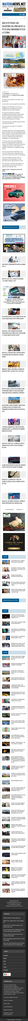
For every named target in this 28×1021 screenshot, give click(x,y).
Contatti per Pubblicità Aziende (11, 997)
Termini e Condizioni (8, 1000)
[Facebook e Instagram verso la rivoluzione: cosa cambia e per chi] (6, 578)
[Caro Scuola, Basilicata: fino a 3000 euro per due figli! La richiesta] (6, 716)
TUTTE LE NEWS (5, 970)
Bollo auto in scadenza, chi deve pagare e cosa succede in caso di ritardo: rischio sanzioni (18, 584)
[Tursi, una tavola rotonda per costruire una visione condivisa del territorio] (6, 849)
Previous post (10, 509)
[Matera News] (14, 4)
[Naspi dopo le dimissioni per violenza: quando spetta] (14, 262)
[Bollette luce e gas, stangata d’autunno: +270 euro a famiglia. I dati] (14, 276)
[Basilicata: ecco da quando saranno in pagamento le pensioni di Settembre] (6, 806)
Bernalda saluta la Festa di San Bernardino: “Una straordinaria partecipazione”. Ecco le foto (16, 869)
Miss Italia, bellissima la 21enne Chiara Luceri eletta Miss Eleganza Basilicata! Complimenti (18, 890)
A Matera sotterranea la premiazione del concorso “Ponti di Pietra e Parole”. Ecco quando (18, 883)
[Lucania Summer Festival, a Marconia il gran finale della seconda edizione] (6, 563)
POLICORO (4, 967)
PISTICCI (4, 964)
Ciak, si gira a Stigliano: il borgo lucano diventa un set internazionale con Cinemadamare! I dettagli (18, 789)
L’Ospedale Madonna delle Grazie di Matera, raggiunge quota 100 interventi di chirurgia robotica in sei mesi (13, 429)
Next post (18, 509)
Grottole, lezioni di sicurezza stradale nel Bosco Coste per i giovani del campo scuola (18, 722)
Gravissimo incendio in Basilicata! (17, 780)
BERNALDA (5, 958)
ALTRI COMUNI (5, 955)
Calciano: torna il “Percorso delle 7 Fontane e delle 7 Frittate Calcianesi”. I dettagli (18, 672)
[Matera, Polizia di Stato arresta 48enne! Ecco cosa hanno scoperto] (6, 625)
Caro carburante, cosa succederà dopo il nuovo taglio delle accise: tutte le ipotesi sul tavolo (18, 630)
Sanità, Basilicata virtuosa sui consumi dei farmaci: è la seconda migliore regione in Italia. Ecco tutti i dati (18, 819)
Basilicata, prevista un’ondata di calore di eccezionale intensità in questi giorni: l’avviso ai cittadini (18, 591)
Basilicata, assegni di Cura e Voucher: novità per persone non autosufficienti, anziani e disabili (13, 355)
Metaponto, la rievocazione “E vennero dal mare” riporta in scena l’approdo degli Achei (18, 658)
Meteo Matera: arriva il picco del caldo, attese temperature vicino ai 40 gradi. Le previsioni (18, 694)
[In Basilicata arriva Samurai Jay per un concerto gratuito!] (6, 731)
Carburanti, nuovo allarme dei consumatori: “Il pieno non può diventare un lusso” (18, 826)
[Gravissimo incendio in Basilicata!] (6, 783)
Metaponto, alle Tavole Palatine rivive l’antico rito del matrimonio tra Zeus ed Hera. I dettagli (18, 775)
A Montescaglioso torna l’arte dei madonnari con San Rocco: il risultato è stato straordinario (18, 686)
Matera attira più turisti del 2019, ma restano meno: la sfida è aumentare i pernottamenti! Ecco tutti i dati (18, 812)
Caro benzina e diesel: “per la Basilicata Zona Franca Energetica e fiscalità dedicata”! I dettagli (18, 768)
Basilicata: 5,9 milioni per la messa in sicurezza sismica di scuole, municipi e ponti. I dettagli (13, 481)
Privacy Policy (7, 1003)
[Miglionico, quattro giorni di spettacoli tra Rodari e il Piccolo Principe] (6, 666)
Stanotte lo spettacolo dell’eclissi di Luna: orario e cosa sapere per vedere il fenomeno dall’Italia (18, 616)
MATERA (4, 961)
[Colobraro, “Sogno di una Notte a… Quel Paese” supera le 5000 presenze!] (6, 745)
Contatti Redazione (8, 1006)
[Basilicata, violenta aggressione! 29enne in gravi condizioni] (6, 856)
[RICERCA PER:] (14, 17)
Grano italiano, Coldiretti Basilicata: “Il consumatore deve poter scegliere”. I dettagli (18, 751)
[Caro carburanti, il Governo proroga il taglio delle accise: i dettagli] (6, 702)
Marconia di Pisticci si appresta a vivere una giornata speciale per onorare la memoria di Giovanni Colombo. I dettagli (18, 645)
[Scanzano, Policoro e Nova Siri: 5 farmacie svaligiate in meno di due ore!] (6, 834)
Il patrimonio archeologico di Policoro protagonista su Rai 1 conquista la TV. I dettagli (18, 708)
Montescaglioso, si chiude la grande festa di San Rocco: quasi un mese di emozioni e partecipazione (18, 840)
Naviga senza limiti (8, 1009)
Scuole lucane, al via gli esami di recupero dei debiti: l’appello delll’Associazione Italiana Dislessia (18, 876)
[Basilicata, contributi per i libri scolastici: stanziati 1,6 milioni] (6, 863)
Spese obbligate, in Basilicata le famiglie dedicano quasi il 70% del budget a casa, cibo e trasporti (18, 569)
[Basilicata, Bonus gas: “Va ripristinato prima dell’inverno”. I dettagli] (6, 639)
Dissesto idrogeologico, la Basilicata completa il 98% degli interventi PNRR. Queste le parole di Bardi (18, 737)
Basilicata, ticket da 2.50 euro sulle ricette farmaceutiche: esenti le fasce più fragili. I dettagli (13, 445)
